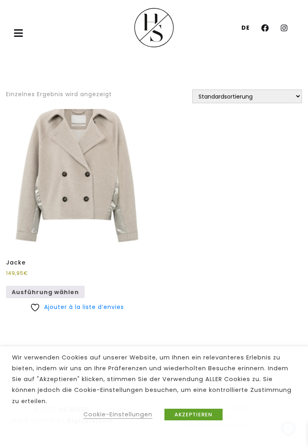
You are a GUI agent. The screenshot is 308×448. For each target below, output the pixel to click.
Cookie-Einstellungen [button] (117, 414)
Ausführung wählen (45, 292)
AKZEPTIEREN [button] (193, 414)
